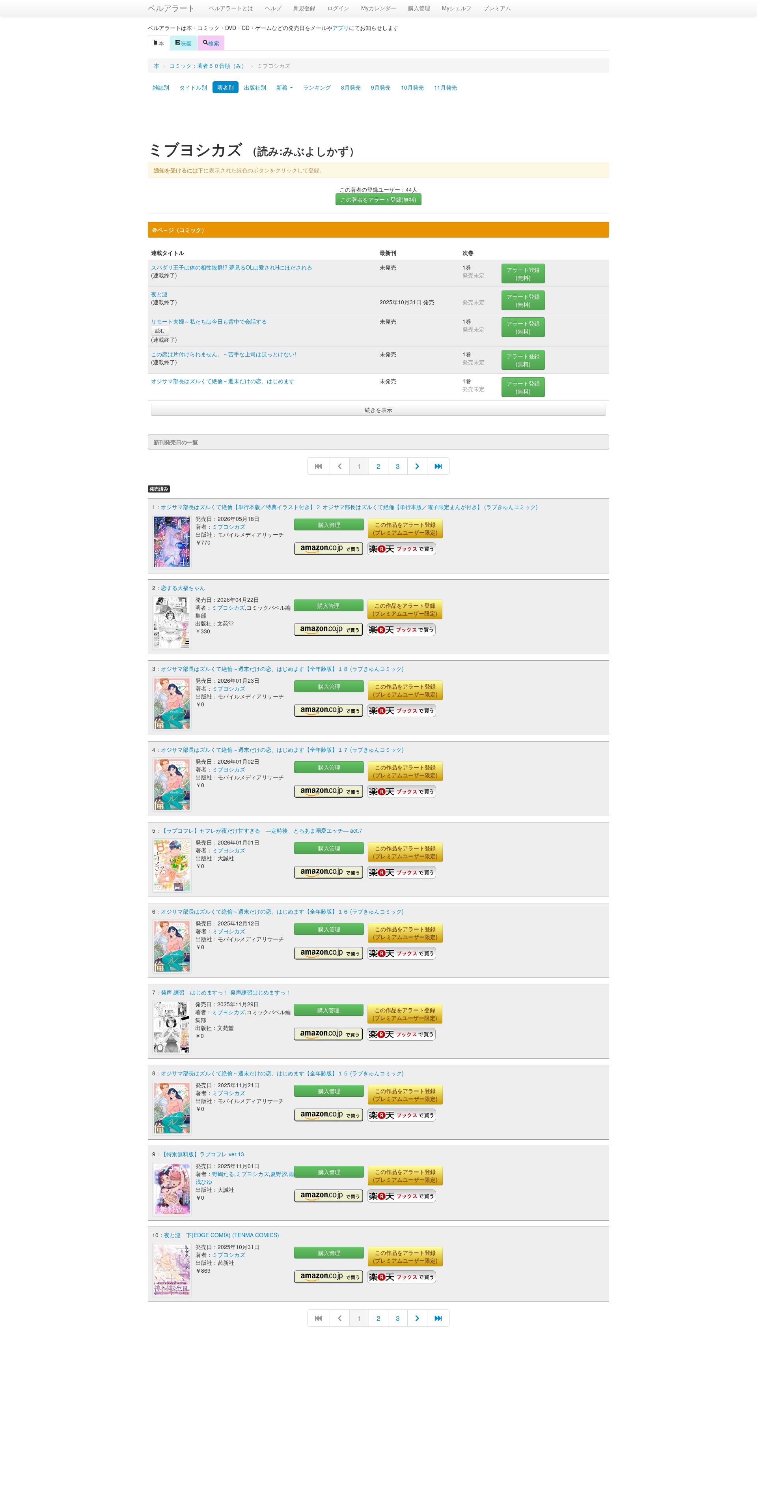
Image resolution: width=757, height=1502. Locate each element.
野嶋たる (223, 1174)
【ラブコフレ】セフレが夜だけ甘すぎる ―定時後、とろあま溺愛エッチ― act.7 (261, 830)
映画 (186, 43)
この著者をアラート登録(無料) (378, 199)
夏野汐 (278, 1174)
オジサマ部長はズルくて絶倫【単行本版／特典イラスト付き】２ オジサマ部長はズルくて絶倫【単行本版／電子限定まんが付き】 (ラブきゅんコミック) (349, 507)
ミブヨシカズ (228, 526)
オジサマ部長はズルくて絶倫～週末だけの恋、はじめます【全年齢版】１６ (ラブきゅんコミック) (282, 911)
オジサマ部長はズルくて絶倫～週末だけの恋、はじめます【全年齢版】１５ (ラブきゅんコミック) (282, 1073)
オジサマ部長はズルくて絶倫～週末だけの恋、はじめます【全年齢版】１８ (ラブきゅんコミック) (282, 668)
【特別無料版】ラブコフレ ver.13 (202, 1154)
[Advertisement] (378, 119)
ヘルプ (273, 8)
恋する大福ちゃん (183, 588)
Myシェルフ (457, 8)
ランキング (317, 87)
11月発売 (445, 87)
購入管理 (419, 8)
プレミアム (497, 8)
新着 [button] (282, 87)
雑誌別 (161, 87)
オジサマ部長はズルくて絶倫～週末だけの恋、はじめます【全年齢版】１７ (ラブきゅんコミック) (282, 749)
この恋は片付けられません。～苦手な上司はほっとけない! (223, 354)
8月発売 (351, 87)
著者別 (225, 87)
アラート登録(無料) (523, 273)
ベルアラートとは (231, 8)
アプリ (340, 28)
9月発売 (381, 87)
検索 (213, 43)
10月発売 (412, 87)
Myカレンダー (378, 8)
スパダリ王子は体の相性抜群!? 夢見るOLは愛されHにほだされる (231, 267)
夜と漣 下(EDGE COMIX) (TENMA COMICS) (221, 1235)
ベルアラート (171, 7)
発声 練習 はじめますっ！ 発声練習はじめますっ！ (226, 992)
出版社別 (255, 87)
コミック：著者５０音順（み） (208, 65)
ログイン (338, 8)
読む (160, 330)
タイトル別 (193, 87)
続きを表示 (378, 410)
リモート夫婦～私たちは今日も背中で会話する (209, 321)
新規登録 (304, 8)
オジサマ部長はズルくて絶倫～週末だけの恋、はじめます (223, 381)
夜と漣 (159, 294)
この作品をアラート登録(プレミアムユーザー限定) (405, 528)
